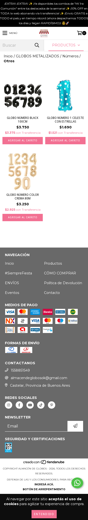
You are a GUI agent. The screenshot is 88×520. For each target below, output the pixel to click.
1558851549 (20, 370)
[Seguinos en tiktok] (40, 405)
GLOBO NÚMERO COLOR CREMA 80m (22, 196)
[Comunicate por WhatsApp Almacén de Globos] (77, 483)
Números (70, 56)
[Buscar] (37, 45)
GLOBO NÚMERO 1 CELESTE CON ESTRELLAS (65, 119)
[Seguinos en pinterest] (51, 405)
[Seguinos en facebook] (19, 405)
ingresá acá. (44, 484)
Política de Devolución (63, 283)
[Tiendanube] (44, 463)
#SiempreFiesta (18, 273)
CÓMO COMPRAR (60, 273)
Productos (53, 263)
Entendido (44, 514)
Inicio (8, 56)
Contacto (52, 293)
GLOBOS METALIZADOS (37, 56)
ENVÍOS (12, 283)
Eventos (12, 293)
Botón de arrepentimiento (44, 489)
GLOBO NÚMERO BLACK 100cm (22, 119)
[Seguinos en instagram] (8, 405)
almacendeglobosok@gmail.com (39, 378)
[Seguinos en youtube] (30, 405)
